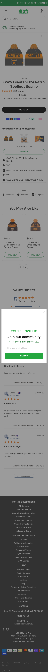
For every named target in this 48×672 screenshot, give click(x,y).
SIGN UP (24, 356)
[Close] (44, 312)
